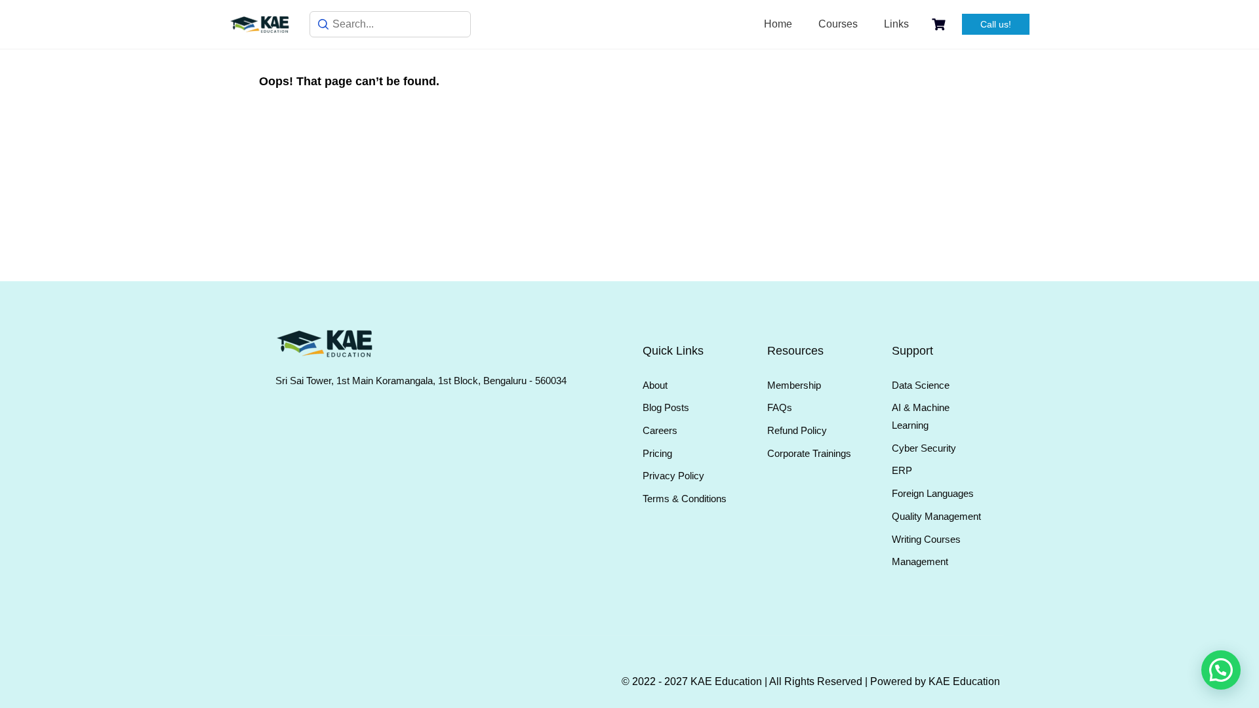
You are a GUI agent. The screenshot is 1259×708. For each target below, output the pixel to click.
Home (778, 24)
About (655, 385)
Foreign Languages (933, 493)
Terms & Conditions (685, 498)
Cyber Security (924, 448)
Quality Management (936, 516)
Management (920, 561)
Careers (660, 430)
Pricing (657, 453)
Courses (838, 24)
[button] (1221, 670)
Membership (794, 385)
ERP (902, 470)
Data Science (920, 385)
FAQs (779, 407)
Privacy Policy (673, 475)
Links (896, 24)
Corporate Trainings (809, 453)
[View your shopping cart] (940, 24)
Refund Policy (797, 430)
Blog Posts (666, 407)
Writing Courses (926, 539)
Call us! (995, 24)
